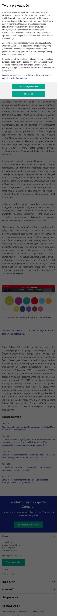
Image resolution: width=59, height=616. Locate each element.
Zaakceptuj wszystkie (28, 87)
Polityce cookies (20, 78)
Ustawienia (28, 94)
